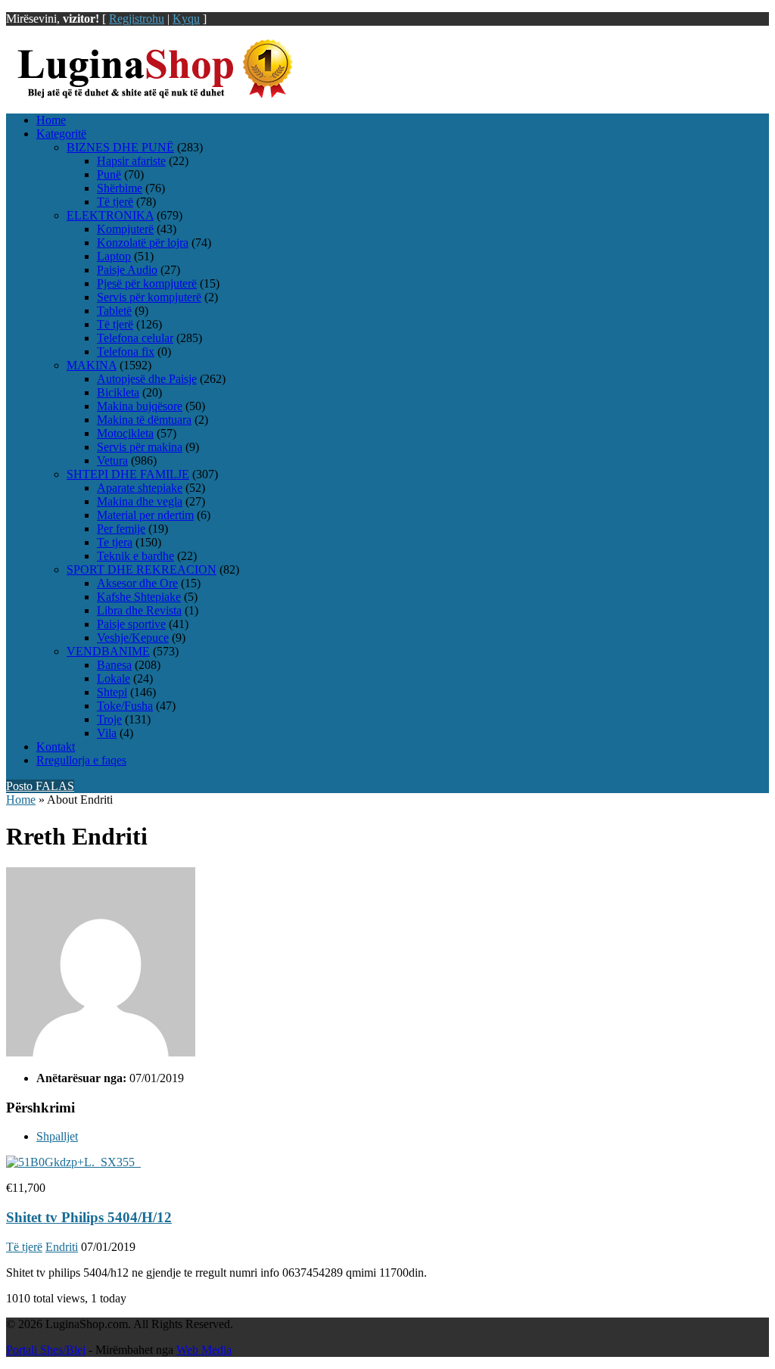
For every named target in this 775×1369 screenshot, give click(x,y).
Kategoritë (61, 133)
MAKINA (92, 365)
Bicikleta (118, 392)
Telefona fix (125, 351)
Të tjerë (115, 201)
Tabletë (114, 310)
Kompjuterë (125, 228)
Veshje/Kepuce (133, 637)
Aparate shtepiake (139, 487)
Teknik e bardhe (135, 555)
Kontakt (55, 746)
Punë (109, 174)
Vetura (112, 460)
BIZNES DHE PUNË (120, 147)
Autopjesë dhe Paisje (147, 378)
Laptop (114, 256)
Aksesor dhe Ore (137, 583)
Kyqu (186, 18)
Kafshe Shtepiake (139, 596)
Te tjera (114, 542)
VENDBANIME (108, 651)
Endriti (61, 1246)
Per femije (121, 528)
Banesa (114, 664)
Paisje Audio (127, 269)
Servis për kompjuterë (149, 297)
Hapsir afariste (131, 160)
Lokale (113, 678)
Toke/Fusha (125, 705)
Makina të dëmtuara (144, 419)
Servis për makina (139, 446)
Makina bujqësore (139, 406)
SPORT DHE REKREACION (141, 569)
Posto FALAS (40, 785)
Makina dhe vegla (139, 501)
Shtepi (112, 692)
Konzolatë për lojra (142, 242)
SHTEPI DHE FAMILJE (128, 474)
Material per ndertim (145, 515)
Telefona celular (135, 337)
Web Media (204, 1349)
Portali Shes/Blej (46, 1349)
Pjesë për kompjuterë (147, 283)
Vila (107, 733)
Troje (109, 719)
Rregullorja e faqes (81, 760)
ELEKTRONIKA (110, 215)
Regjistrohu (136, 18)
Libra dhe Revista (139, 610)
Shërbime (119, 188)
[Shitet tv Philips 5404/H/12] (73, 1162)
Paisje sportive (131, 624)
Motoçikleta (125, 433)
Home (51, 120)
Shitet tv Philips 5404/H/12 (89, 1217)
